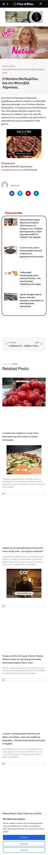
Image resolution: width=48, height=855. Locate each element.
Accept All (24, 837)
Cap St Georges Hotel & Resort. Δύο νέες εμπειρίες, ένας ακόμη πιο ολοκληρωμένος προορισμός (32, 300)
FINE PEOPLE (31, 69)
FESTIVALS (21, 69)
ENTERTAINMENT (9, 69)
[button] (41, 4)
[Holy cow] (24, 17)
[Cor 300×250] (24, 583)
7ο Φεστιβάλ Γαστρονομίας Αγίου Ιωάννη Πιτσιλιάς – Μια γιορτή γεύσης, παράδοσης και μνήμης (30, 278)
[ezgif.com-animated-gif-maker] (24, 143)
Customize (24, 844)
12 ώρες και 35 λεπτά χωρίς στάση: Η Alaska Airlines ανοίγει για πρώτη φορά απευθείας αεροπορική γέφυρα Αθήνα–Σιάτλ (22, 659)
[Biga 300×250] (24, 460)
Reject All (24, 850)
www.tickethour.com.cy (12, 169)
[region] (24, 835)
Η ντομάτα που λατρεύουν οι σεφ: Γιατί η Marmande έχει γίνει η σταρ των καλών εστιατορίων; (20, 436)
